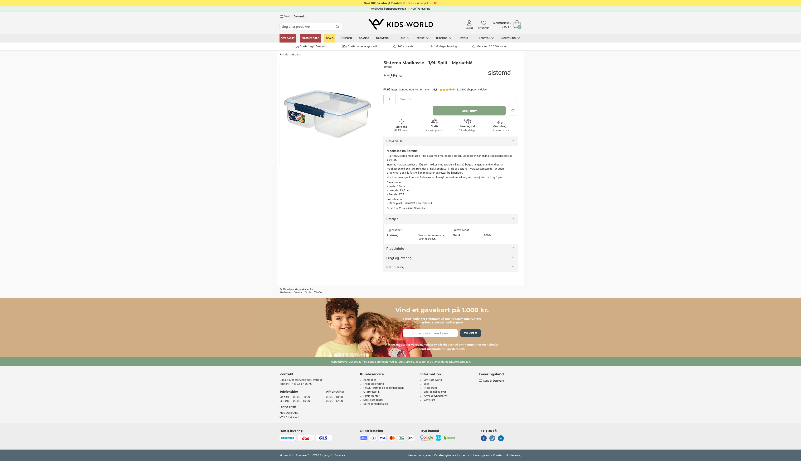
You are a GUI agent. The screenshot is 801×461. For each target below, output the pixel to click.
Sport (421, 38)
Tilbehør (442, 38)
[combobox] (458, 99)
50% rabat (288, 38)
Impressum (463, 455)
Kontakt (286, 374)
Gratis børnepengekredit (363, 46)
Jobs (426, 383)
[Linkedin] (501, 438)
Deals (330, 38)
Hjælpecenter (371, 396)
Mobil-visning (513, 455)
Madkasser (285, 292)
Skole (308, 292)
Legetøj (484, 38)
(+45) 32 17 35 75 (301, 383)
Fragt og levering (398, 258)
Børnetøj (383, 38)
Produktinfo (395, 249)
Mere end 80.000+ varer (491, 46)
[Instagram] (492, 438)
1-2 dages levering (445, 46)
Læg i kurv (469, 110)
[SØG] (337, 26)
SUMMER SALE (310, 38)
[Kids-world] (400, 24)
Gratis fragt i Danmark (313, 46)
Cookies (498, 455)
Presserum (430, 387)
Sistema (298, 292)
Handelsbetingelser (419, 455)
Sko (403, 38)
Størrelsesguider (373, 399)
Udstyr (464, 38)
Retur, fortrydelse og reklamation (383, 387)
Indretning (508, 38)
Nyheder (346, 38)
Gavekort (429, 399)
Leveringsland (481, 455)
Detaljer (392, 219)
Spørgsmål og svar (435, 391)
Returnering (395, 267)
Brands (364, 38)
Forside (284, 54)
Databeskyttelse (444, 455)
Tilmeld (470, 333)
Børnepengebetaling (375, 403)
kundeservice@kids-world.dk (305, 379)
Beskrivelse (394, 141)
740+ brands (405, 46)
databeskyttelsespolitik (455, 361)
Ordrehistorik (371, 391)
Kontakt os (369, 379)
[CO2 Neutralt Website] (449, 437)
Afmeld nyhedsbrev (435, 396)
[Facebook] (484, 438)
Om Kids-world (433, 379)
